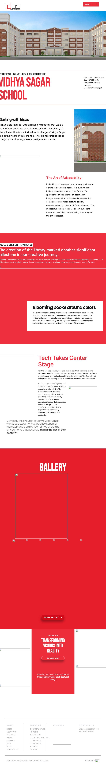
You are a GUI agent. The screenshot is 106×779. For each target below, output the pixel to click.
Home (9, 729)
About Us (11, 732)
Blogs (9, 746)
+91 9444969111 (86, 731)
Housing (34, 732)
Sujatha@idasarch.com (89, 729)
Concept (34, 749)
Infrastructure (37, 729)
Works (10, 738)
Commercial (36, 741)
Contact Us (12, 749)
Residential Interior (39, 738)
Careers (10, 741)
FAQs (9, 743)
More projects (53, 617)
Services (11, 735)
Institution (35, 735)
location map (62, 743)
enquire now (53, 658)
